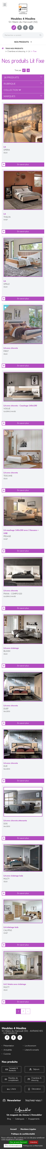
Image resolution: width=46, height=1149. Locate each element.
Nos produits (21, 42)
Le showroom (30, 1046)
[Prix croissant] (24, 70)
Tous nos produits (14, 48)
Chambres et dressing (16, 51)
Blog (9, 1119)
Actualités (8, 1050)
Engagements (34, 1119)
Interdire (33, 1142)
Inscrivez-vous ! (33, 1100)
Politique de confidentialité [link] (32, 1146)
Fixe (34, 51)
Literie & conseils (32, 1050)
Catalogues (19, 1119)
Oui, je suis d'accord (18, 1142)
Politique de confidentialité (23, 1134)
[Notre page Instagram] (31, 27)
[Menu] (4, 4)
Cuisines (7, 1054)
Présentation (9, 1046)
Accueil (13, 1129)
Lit (29, 51)
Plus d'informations (13, 1146)
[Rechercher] (41, 35)
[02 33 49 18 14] (13, 27)
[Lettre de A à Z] (28, 70)
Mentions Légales (28, 1129)
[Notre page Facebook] (19, 27)
